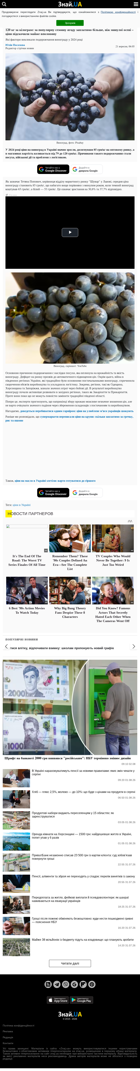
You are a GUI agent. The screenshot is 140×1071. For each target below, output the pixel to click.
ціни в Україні (21, 505)
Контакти (8, 1043)
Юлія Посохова (15, 44)
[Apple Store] (58, 999)
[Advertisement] (70, 450)
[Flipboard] (83, 984)
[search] (4, 4)
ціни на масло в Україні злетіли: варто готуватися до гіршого (55, 480)
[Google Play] (81, 999)
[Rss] (48, 984)
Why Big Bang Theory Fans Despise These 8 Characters (70, 612)
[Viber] (65, 984)
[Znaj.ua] (70, 4)
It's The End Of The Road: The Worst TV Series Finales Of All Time (26, 560)
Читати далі (70, 963)
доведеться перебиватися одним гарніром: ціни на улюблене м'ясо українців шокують (76, 411)
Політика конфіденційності (18, 1025)
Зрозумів (70, 22)
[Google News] (74, 984)
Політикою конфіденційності (118, 12)
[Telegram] (57, 984)
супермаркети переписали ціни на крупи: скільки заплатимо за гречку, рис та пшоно (69, 418)
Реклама (8, 1031)
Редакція (8, 1037)
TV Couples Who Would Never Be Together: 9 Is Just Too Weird (113, 560)
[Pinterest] (92, 984)
